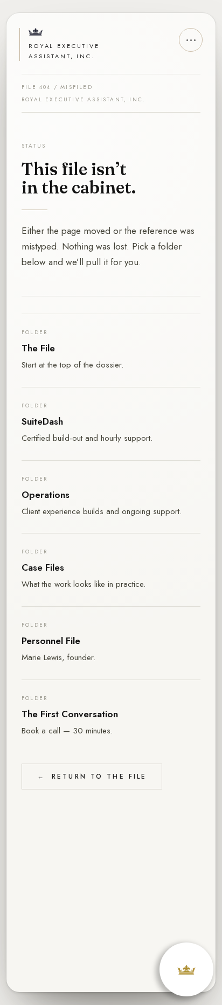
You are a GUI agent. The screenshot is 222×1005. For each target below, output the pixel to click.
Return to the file (92, 776)
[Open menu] (191, 40)
